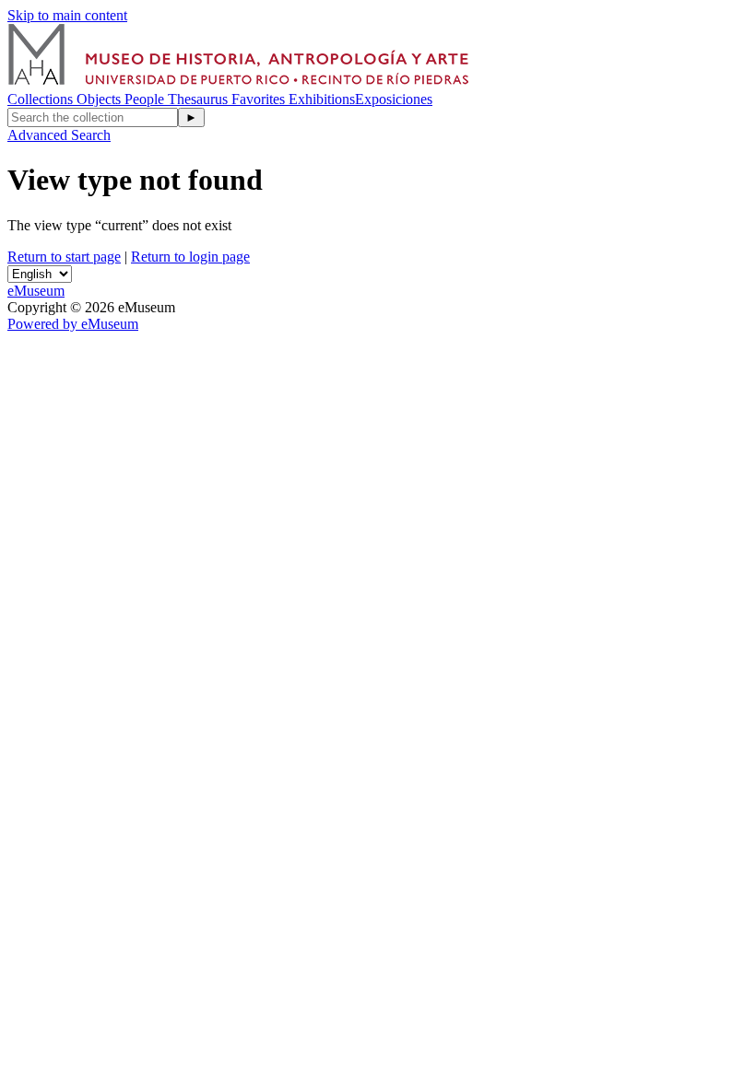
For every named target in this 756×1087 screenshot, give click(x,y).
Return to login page (190, 256)
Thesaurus (199, 99)
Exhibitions (322, 99)
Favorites (260, 99)
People (146, 99)
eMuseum (36, 290)
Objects (100, 99)
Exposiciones (393, 99)
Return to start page (64, 256)
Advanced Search (59, 135)
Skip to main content (67, 15)
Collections (42, 99)
